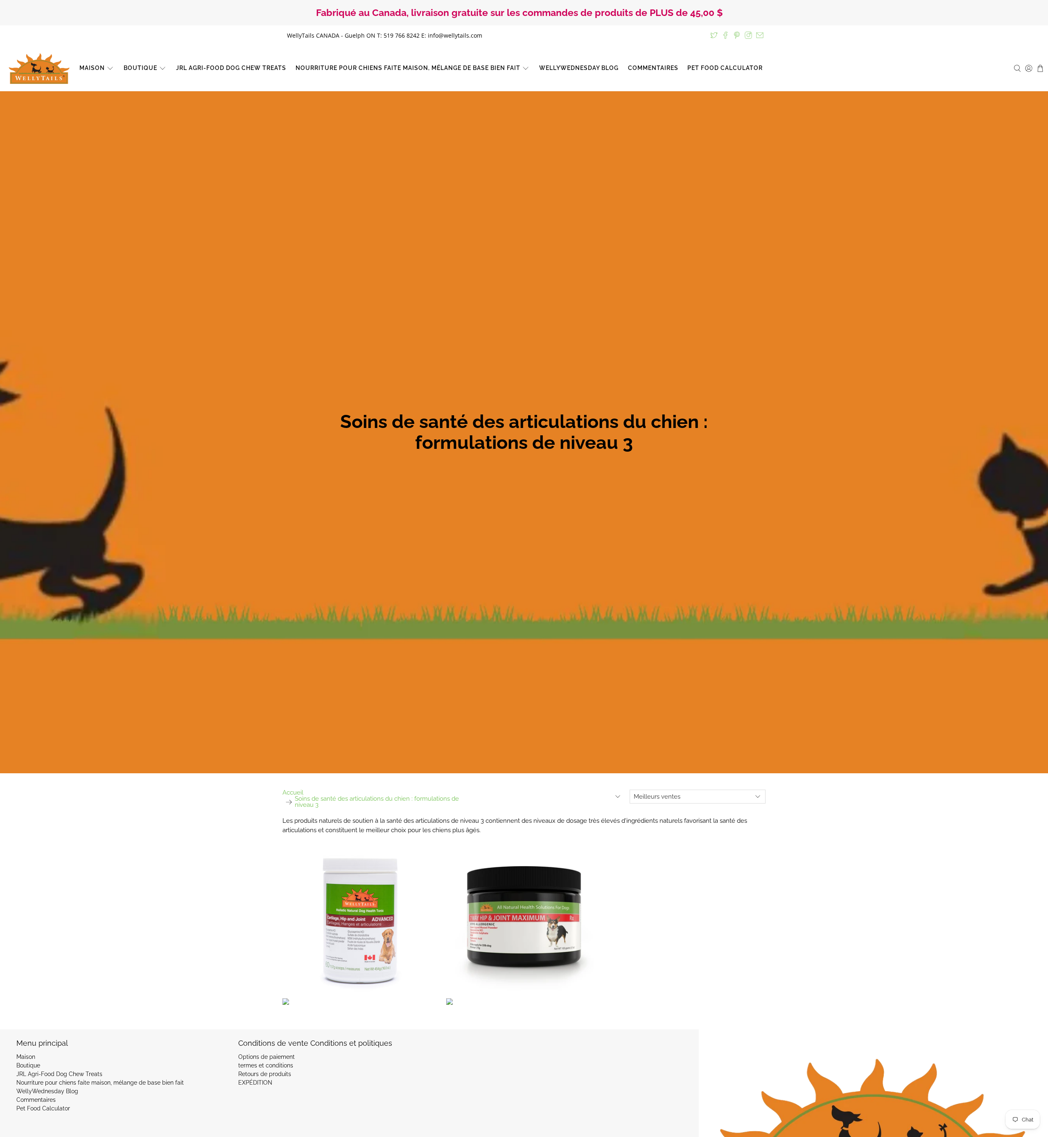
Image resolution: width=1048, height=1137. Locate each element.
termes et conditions (265, 1065)
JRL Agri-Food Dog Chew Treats (231, 68)
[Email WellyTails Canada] (759, 35)
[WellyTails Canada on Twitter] (714, 35)
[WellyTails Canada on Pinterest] (737, 35)
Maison (92, 68)
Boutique (140, 68)
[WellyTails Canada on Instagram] (748, 35)
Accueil (292, 793)
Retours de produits (264, 1074)
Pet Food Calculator (725, 68)
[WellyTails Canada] (39, 68)
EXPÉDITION (255, 1082)
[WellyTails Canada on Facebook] (725, 35)
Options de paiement (266, 1057)
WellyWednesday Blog (579, 68)
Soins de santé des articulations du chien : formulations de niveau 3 (377, 802)
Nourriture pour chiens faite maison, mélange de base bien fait (408, 68)
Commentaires (653, 68)
